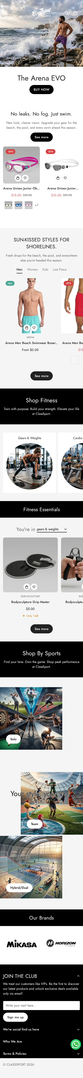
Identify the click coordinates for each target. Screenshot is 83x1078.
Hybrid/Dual (19, 888)
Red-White (75, 360)
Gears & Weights (29, 438)
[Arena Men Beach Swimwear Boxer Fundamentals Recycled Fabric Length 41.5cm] (30, 305)
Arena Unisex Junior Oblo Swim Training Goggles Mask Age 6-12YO (21, 188)
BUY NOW (41, 89)
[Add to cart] (58, 178)
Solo (13, 739)
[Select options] (18, 178)
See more (42, 137)
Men (19, 269)
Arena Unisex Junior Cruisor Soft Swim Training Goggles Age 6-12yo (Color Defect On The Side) (61, 188)
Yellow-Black (8, 205)
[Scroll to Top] (76, 1057)
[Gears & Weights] (29, 466)
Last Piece (59, 269)
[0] (75, 13)
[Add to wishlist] (25, 178)
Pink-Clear (29, 205)
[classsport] (41, 13)
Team (34, 824)
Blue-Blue (19, 205)
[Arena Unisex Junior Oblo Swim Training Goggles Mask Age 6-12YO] (21, 165)
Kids (45, 269)
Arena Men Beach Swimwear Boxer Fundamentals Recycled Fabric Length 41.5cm (30, 343)
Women (32, 269)
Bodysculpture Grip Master (30, 602)
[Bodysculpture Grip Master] (30, 565)
